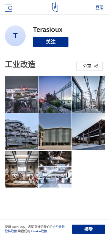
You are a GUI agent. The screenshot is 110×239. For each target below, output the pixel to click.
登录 (99, 7)
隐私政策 (11, 231)
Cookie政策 (39, 231)
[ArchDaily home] (55, 7)
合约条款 (59, 227)
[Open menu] (8, 7)
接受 (88, 229)
